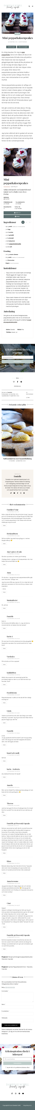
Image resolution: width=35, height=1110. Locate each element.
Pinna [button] (18, 216)
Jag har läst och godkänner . (18, 365)
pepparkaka (17, 386)
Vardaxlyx (11, 656)
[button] (4, 187)
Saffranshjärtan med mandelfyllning (17, 458)
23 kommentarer (22, 41)
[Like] (13, 382)
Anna (9, 572)
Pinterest (24, 493)
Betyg (3, 987)
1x (22, 222)
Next (33, 432)
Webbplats (4, 1018)
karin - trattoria (13, 769)
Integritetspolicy (27, 1105)
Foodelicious (12, 693)
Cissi (9, 903)
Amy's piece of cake (14, 552)
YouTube (14, 493)
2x (26, 222)
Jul (17, 33)
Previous (1, 432)
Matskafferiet (12, 600)
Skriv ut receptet (23, 47)
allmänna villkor (25, 365)
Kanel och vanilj (13, 753)
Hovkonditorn (12, 533)
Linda (9, 711)
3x (29, 222)
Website (11, 493)
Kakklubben (11, 672)
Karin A (10, 636)
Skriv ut (18, 212)
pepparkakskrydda (15, 244)
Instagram (21, 493)
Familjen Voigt (12, 509)
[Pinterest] (21, 382)
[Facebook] (17, 382)
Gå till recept (11, 47)
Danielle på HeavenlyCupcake (18, 823)
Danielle (9, 392)
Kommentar (5, 991)
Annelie (10, 785)
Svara (4, 525)
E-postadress (5, 1011)
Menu (32, 6)
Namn (3, 1004)
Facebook (17, 493)
